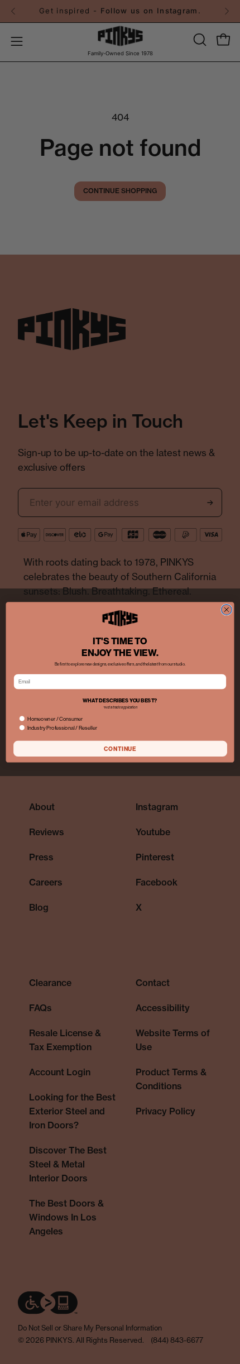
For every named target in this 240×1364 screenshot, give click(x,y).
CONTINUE (120, 748)
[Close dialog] (226, 609)
